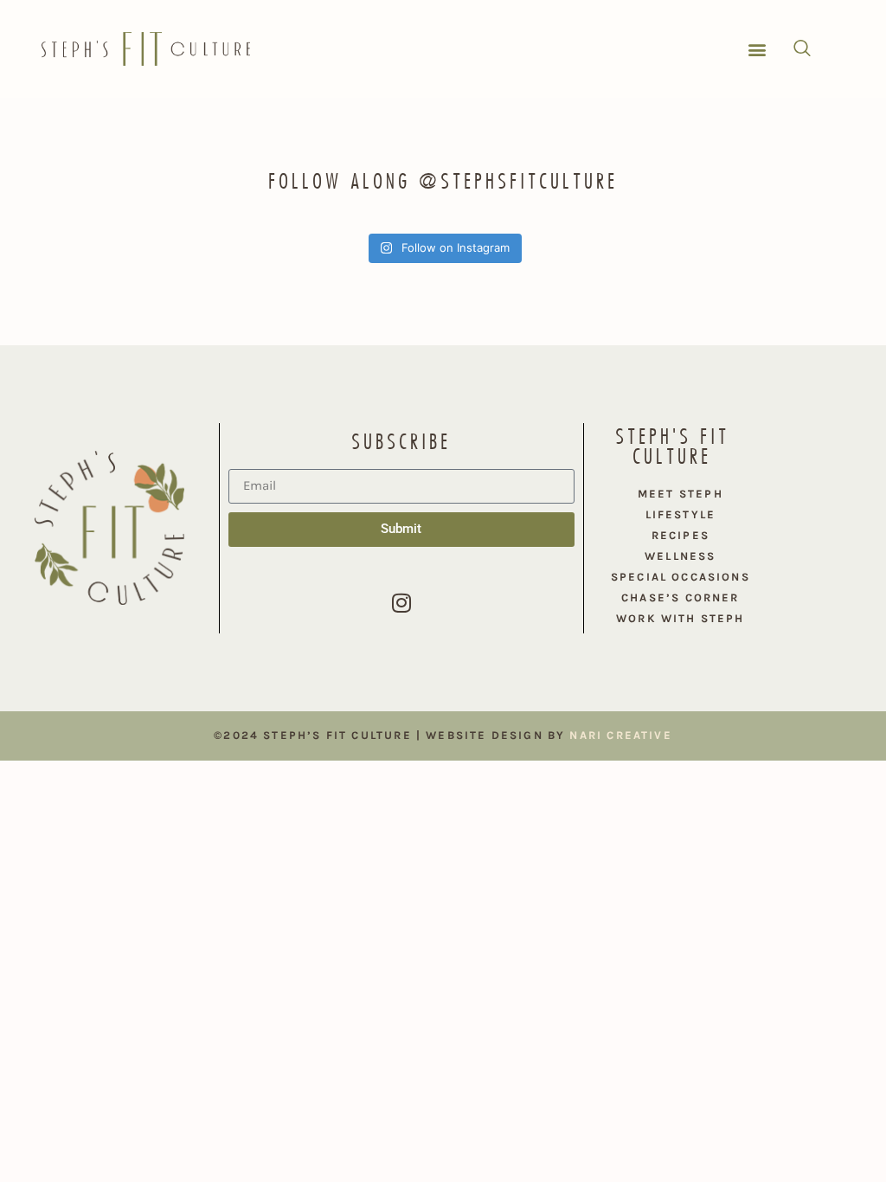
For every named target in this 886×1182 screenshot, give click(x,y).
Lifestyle (680, 514)
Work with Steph (680, 618)
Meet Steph (680, 493)
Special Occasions (680, 576)
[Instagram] (401, 603)
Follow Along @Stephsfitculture (443, 181)
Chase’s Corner (680, 597)
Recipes (680, 535)
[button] (757, 49)
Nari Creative (620, 735)
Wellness (680, 555)
